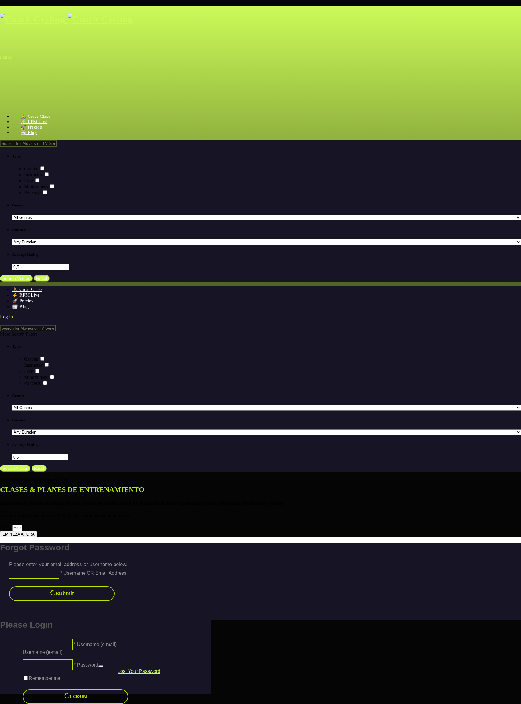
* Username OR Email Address (92, 572)
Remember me (44, 678)
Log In (6, 57)
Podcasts (33, 192)
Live (29, 180)
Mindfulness (36, 186)
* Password (85, 664)
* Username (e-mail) (95, 644)
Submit (64, 593)
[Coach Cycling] (66, 19)
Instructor (33, 174)
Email (6, 527)
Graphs (31, 168)
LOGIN (78, 696)
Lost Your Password (139, 671)
